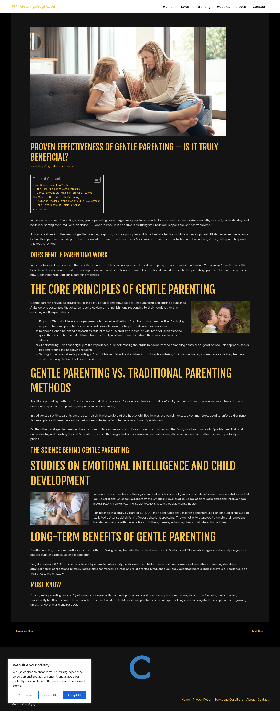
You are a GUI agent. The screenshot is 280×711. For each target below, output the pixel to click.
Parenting (202, 7)
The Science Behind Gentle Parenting (56, 197)
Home (168, 7)
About (241, 7)
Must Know (39, 209)
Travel (184, 7)
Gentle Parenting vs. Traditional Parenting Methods (64, 193)
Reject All (50, 695)
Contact (259, 7)
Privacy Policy (202, 699)
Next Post (259, 631)
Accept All (74, 695)
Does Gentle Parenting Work (50, 184)
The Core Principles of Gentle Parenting (58, 189)
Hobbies (223, 7)
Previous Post (23, 631)
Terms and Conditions (229, 699)
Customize (25, 695)
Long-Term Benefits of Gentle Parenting (58, 205)
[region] (49, 681)
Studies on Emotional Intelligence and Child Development (68, 201)
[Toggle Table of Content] (95, 179)
